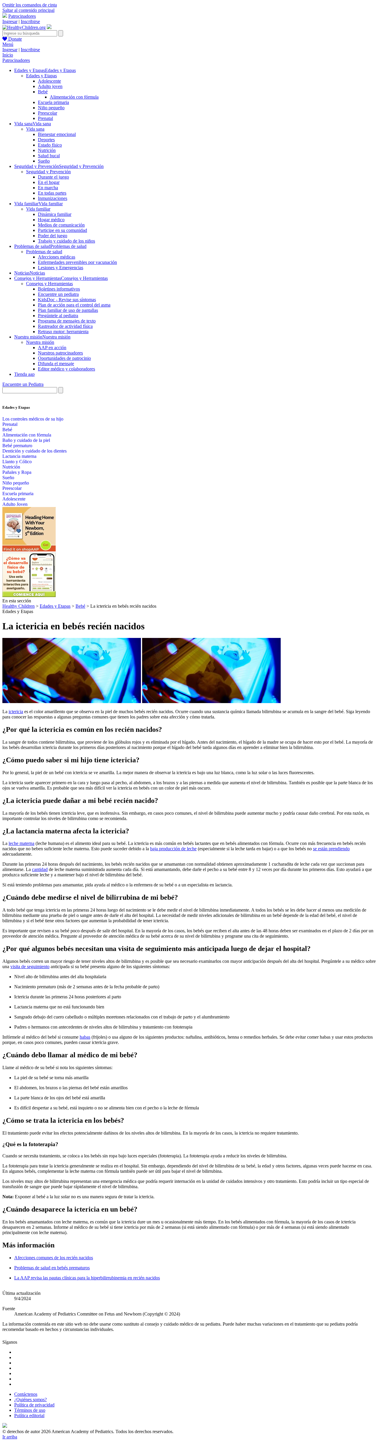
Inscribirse (30, 21)
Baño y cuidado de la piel (26, 440)
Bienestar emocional (57, 134)
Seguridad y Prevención (48, 171)
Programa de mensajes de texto (67, 320)
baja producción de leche (173, 848)
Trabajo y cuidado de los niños (66, 240)
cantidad (40, 869)
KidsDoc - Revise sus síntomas (67, 299)
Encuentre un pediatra (58, 294)
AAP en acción (52, 347)
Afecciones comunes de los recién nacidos (53, 1257)
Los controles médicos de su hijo (32, 418)
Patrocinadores (22, 16)
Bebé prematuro (17, 445)
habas (85, 1037)
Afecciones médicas (56, 256)
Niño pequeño (51, 107)
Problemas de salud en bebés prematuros (52, 1267)
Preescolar (47, 113)
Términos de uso (29, 1410)
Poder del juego (52, 235)
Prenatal (45, 118)
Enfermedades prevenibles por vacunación (77, 262)
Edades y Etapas (41, 75)
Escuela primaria (53, 102)
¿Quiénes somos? (30, 1399)
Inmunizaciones (52, 198)
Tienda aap (24, 374)
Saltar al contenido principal (28, 10)
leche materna (21, 843)
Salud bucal (49, 155)
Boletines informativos (59, 288)
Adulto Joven (15, 504)
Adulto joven (50, 86)
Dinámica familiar (54, 214)
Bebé (43, 91)
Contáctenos (25, 1394)
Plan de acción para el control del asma (74, 304)
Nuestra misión (40, 342)
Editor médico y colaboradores (66, 368)
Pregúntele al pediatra (58, 315)
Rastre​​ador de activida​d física (65, 326)
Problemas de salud (44, 251)
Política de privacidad (34, 1404)
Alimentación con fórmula (74, 97)
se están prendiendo (331, 848)
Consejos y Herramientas (49, 283)
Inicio (7, 54)
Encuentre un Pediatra (23, 384)
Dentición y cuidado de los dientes (34, 450)
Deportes (46, 139)
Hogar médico (51, 219)
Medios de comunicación (61, 224)
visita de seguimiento (29, 966)
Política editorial (29, 1415)
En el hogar (49, 182)
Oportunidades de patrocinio (64, 358)
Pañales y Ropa (16, 472)
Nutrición (47, 150)
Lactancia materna (19, 456)
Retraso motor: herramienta (63, 331)
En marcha (48, 187)
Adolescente (49, 81)
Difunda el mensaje (56, 363)
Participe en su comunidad (62, 230)
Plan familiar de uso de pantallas (68, 310)
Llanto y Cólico (17, 461)
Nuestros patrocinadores (60, 352)
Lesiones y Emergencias (60, 267)
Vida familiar (38, 208)
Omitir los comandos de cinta (29, 4)
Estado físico (50, 144)
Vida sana (35, 128)
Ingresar (9, 21)
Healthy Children (18, 606)
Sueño (44, 160)
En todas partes (52, 192)
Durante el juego (53, 176)
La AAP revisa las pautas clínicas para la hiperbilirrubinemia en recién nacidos (87, 1277)
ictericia (16, 711)
